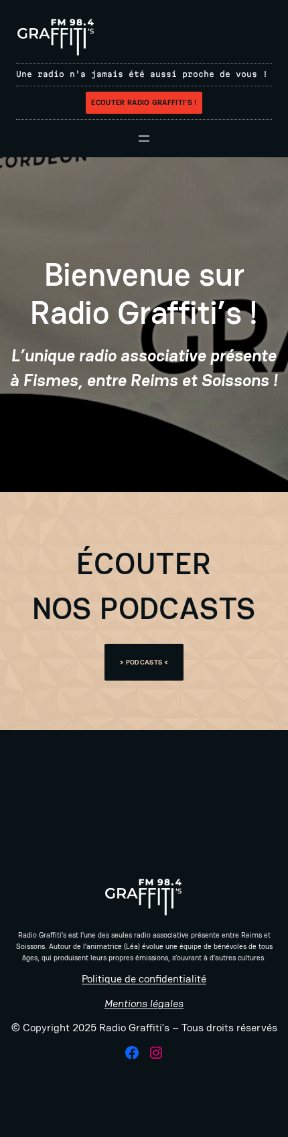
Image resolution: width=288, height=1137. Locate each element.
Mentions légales (144, 1003)
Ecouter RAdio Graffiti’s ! (143, 102)
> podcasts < (144, 662)
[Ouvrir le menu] (144, 138)
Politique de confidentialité (144, 979)
